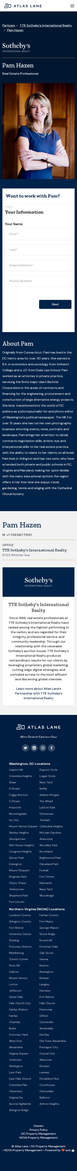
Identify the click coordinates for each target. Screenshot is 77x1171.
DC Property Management (38, 1133)
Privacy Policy (39, 1130)
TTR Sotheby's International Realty (46, 25)
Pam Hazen (15, 30)
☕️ (73, 1150)
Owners (38, 1126)
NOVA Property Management (39, 1137)
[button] (72, 5)
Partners (8, 25)
